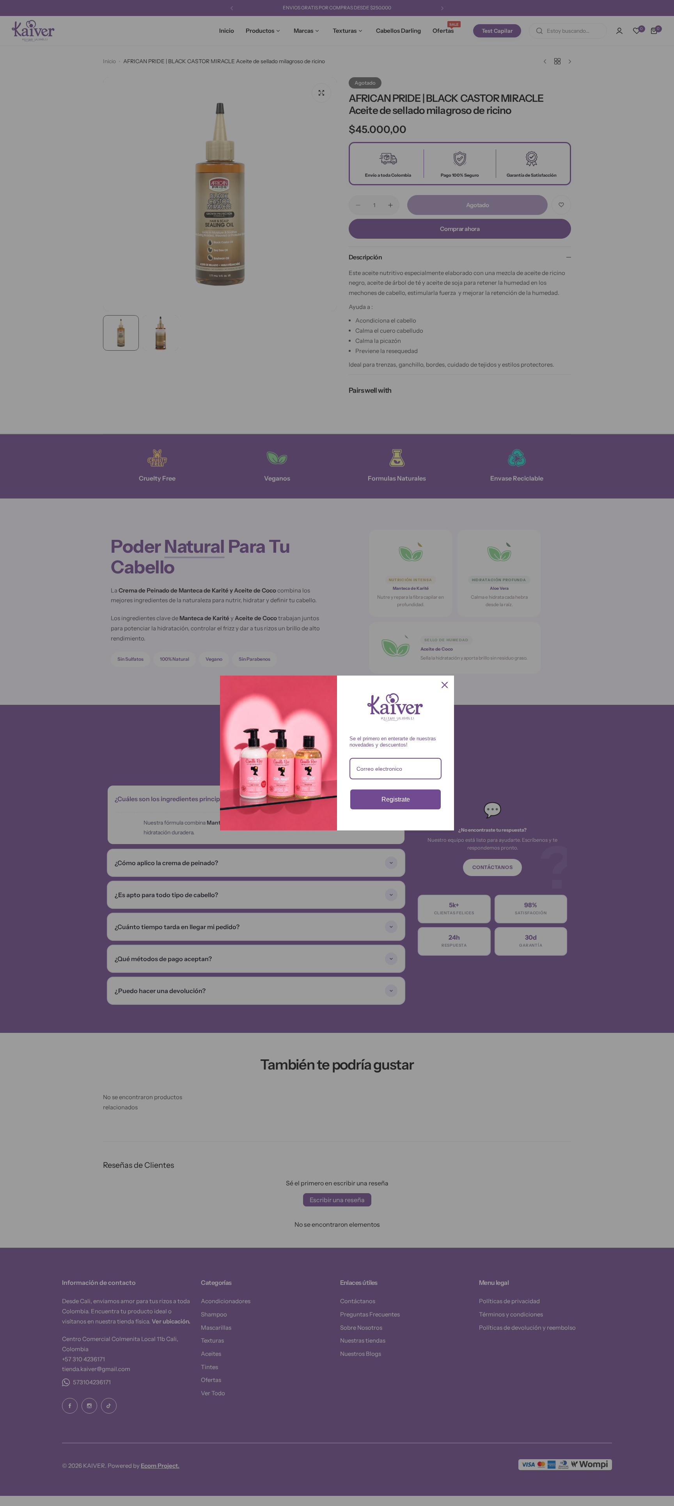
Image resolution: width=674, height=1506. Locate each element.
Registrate (395, 799)
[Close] (444, 685)
